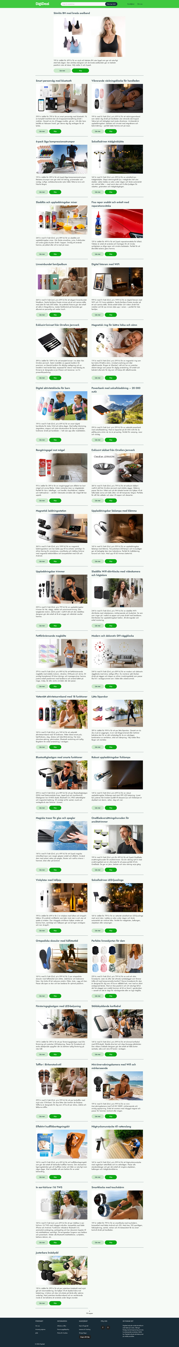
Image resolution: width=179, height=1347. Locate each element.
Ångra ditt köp (85, 1337)
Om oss (139, 4)
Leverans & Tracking (84, 1329)
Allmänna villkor (61, 1326)
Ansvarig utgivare (40, 1329)
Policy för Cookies (62, 1333)
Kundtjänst (130, 4)
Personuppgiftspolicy (63, 1329)
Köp (80, 70)
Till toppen (89, 1313)
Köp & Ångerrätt (83, 1326)
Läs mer (62, 70)
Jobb (36, 1333)
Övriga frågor (83, 1333)
